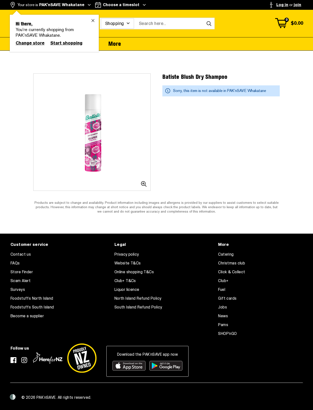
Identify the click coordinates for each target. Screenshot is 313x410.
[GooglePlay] (165, 366)
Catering (226, 254)
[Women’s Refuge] (13, 397)
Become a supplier (27, 316)
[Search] (209, 23)
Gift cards (227, 298)
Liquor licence (126, 290)
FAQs (15, 263)
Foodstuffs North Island (32, 298)
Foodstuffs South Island (32, 307)
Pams (223, 325)
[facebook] (13, 360)
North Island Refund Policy (138, 298)
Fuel (221, 290)
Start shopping (66, 43)
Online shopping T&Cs (134, 272)
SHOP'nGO (227, 334)
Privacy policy (126, 254)
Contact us (21, 254)
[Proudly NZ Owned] (82, 358)
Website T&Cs (127, 263)
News (223, 316)
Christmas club (231, 263)
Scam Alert (21, 281)
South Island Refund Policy (138, 307)
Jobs (222, 307)
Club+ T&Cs (125, 281)
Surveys (18, 290)
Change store (30, 43)
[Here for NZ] (47, 358)
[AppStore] (128, 366)
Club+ (223, 281)
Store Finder (22, 272)
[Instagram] (24, 360)
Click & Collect (231, 272)
